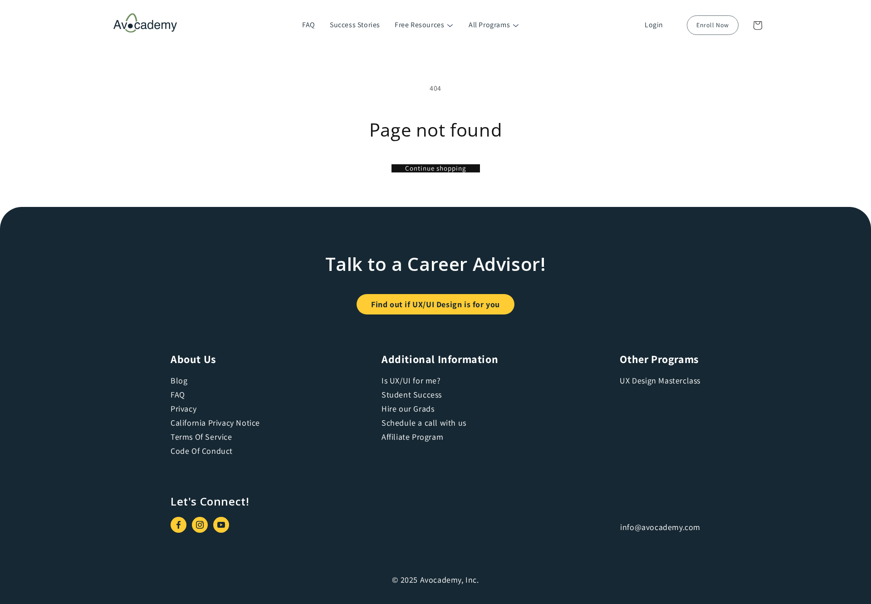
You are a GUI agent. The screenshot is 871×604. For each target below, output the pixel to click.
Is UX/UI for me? (411, 380)
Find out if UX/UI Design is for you (435, 304)
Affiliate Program (412, 437)
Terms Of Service (201, 437)
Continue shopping (435, 168)
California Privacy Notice (215, 422)
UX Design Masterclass (660, 380)
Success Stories (355, 24)
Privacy (183, 408)
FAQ (308, 24)
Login (654, 24)
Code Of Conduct (202, 451)
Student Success (412, 394)
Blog (179, 380)
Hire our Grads (408, 408)
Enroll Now (712, 25)
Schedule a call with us (424, 422)
